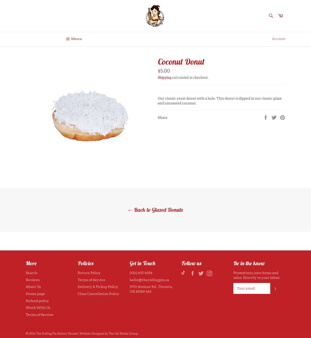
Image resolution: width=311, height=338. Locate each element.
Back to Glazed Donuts (158, 209)
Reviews (33, 280)
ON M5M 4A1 (140, 292)
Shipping (164, 77)
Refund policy (37, 301)
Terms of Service (40, 315)
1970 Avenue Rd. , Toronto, (151, 287)
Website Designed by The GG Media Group (108, 333)
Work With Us (38, 308)
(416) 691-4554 (141, 273)
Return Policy (89, 273)
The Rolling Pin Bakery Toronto (57, 333)
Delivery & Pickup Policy (98, 287)
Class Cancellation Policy (98, 294)
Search (31, 273)
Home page (35, 294)
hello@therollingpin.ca (149, 280)
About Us (33, 287)
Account (278, 39)
